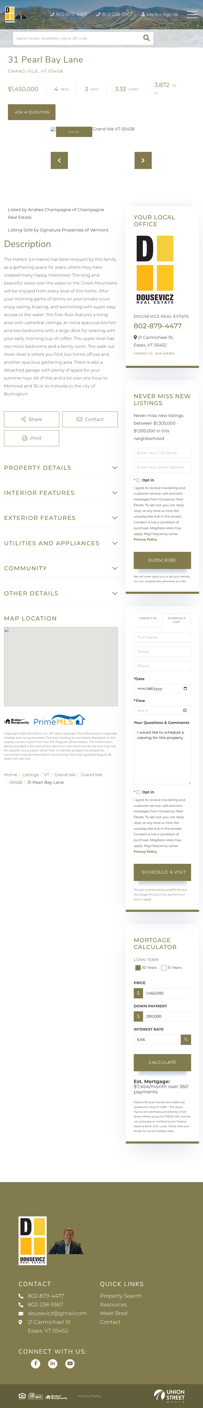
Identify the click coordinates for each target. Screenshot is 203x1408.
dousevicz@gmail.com (57, 1313)
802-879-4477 (71, 14)
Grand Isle (65, 775)
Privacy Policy (145, 540)
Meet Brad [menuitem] (113, 1313)
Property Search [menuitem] (121, 1296)
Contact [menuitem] (110, 1322)
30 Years (149, 967)
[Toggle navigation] (192, 14)
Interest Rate (149, 1029)
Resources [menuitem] (113, 1305)
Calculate (162, 1062)
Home (10, 775)
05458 (15, 782)
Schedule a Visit (176, 620)
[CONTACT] (32, 112)
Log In (152, 14)
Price (140, 982)
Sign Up (170, 14)
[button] (146, 38)
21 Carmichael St (49, 1326)
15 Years (175, 967)
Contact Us (143, 353)
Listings (30, 775)
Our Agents (164, 353)
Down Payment (150, 1006)
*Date (139, 678)
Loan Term (146, 959)
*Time (139, 700)
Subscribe (162, 560)
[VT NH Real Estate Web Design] (169, 1396)
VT (46, 775)
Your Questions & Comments (161, 722)
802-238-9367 (116, 14)
